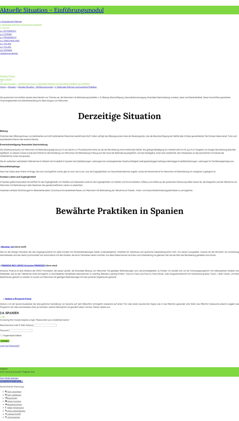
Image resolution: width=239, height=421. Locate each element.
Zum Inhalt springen (9, 378)
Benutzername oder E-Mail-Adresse (16, 325)
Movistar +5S (7, 247)
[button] (11, 381)
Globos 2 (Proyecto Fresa (18, 299)
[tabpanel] (119, 200)
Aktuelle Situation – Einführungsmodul (52, 10)
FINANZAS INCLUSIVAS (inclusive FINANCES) (23, 265)
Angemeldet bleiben (12, 335)
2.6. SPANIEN (84, 84)
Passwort (4, 330)
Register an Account (9, 375)
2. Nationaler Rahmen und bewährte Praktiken (56, 84)
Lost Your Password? (10, 346)
